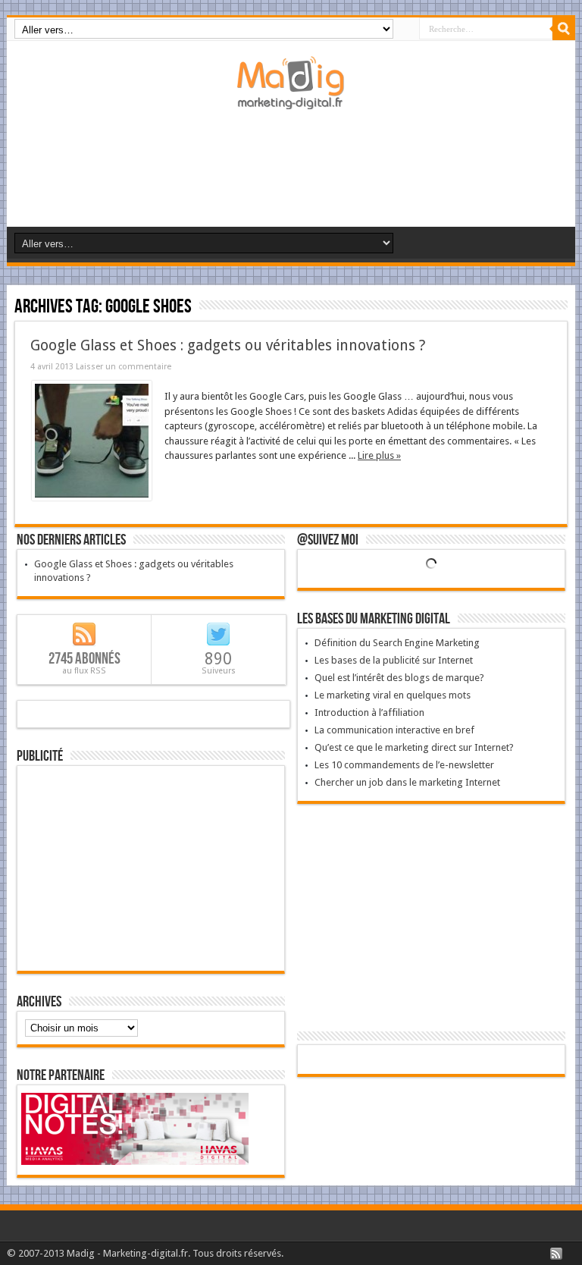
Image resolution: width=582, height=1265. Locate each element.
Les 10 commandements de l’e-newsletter (404, 765)
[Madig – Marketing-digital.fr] (290, 98)
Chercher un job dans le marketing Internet (407, 782)
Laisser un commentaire (123, 367)
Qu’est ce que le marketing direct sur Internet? (414, 747)
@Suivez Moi (327, 540)
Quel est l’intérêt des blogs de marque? (399, 677)
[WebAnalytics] (431, 1060)
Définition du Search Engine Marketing (397, 642)
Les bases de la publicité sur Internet (393, 660)
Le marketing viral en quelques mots (392, 695)
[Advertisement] (294, 174)
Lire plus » (379, 455)
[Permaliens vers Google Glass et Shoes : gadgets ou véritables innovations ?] (92, 497)
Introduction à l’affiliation (369, 712)
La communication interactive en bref (394, 730)
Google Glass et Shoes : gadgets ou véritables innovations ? (227, 345)
